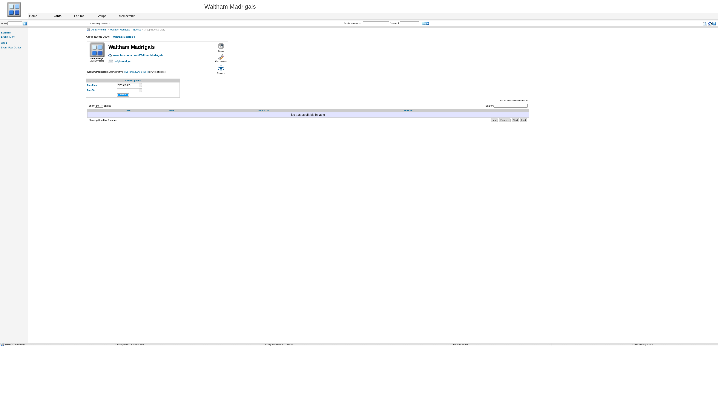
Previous (505, 120)
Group (221, 51)
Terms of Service (460, 344)
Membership (127, 16)
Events (137, 29)
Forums (79, 16)
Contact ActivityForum (643, 344)
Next (515, 120)
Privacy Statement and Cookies (279, 344)
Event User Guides (11, 47)
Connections (221, 61)
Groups (101, 16)
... (140, 85)
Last (523, 120)
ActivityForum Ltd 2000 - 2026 (130, 344)
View (128, 110)
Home (33, 16)
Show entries (99, 105)
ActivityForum (98, 29)
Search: (489, 105)
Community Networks (100, 23)
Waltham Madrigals (120, 29)
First (494, 120)
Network (221, 73)
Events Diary (8, 36)
